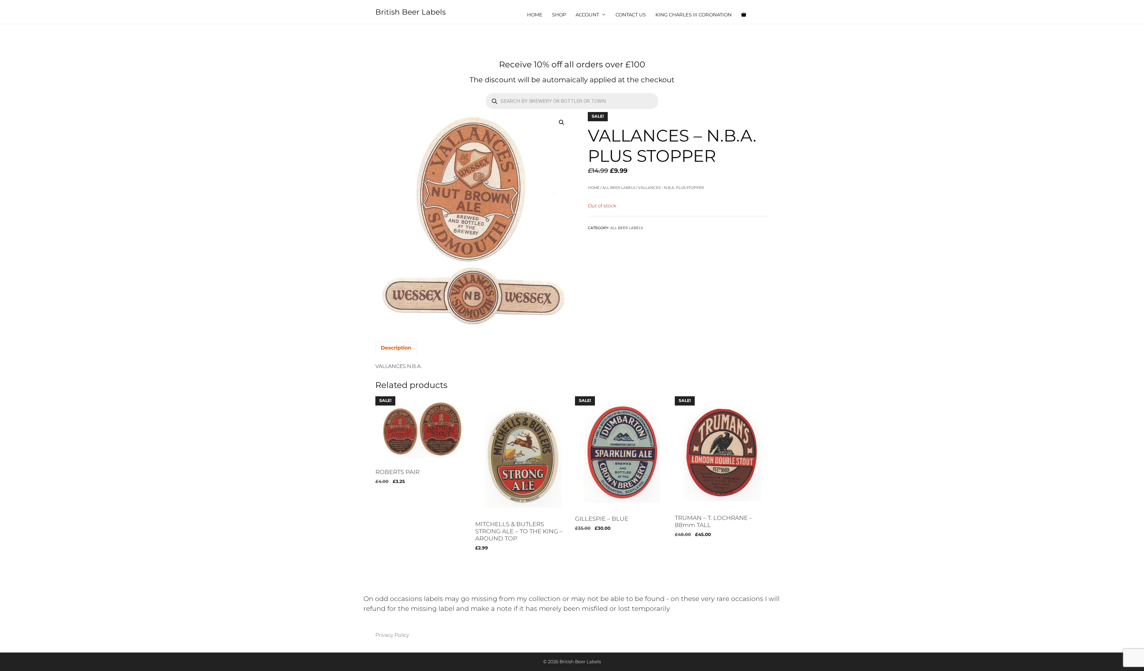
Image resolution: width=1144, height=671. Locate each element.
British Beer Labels (410, 11)
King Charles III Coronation (693, 15)
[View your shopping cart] (743, 15)
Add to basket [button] (393, 560)
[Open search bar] (761, 15)
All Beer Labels (618, 187)
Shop (559, 15)
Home (535, 15)
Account (587, 15)
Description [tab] (396, 348)
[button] (561, 122)
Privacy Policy (392, 635)
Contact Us (630, 15)
